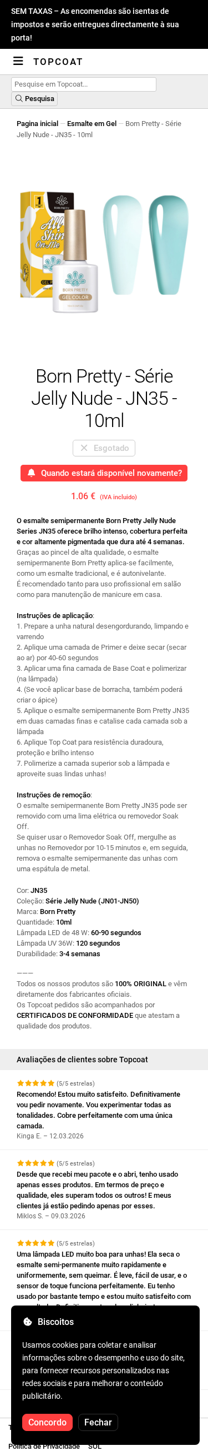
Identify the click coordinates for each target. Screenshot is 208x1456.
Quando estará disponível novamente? (109, 473)
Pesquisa (38, 98)
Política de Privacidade (44, 1446)
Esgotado (109, 448)
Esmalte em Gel (91, 123)
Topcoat (58, 61)
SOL (95, 1446)
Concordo (47, 1422)
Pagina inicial (37, 123)
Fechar (98, 1422)
